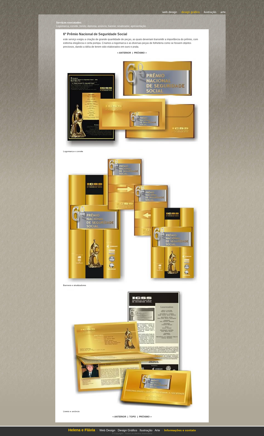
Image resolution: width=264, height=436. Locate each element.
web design (169, 12)
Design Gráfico (128, 430)
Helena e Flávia (81, 430)
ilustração (210, 12)
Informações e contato (180, 430)
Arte (157, 430)
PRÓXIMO (139, 53)
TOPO (132, 416)
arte (223, 12)
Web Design (107, 430)
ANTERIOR (125, 53)
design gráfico (190, 12)
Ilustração (146, 430)
